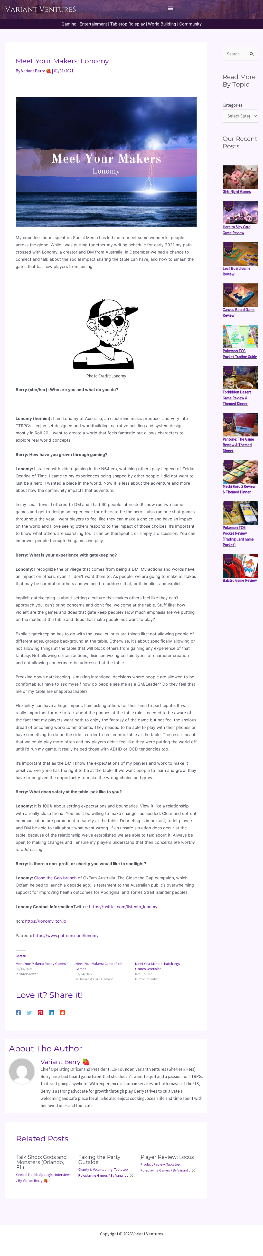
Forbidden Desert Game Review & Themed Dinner (237, 398)
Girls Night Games (237, 191)
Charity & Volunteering (95, 1169)
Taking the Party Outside (99, 1159)
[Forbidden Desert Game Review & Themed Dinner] (240, 377)
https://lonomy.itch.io (45, 921)
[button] (170, 8)
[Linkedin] (51, 1012)
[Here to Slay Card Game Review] (240, 212)
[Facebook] (18, 1012)
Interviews (63, 1174)
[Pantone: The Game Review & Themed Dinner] (240, 424)
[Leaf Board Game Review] (240, 253)
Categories (232, 105)
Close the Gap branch (55, 877)
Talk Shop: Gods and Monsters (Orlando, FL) (41, 1162)
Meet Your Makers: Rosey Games (41, 963)
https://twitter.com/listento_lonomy (123, 906)
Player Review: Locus (167, 1157)
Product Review (152, 1164)
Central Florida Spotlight (34, 1174)
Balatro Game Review (240, 580)
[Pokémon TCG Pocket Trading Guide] (240, 336)
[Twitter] (29, 1012)
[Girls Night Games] (240, 177)
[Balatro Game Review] (240, 566)
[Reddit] (62, 1012)
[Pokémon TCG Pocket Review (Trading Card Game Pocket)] (240, 513)
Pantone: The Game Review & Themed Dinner (238, 445)
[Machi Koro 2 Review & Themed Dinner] (240, 471)
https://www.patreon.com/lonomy (66, 935)
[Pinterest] (40, 1012)
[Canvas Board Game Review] (240, 295)
